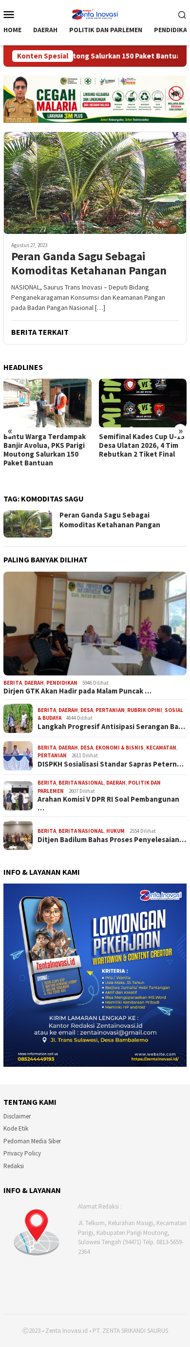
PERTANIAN (110, 710)
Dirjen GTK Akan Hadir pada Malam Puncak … (77, 691)
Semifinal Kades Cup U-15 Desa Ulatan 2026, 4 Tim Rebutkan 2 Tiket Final (46, 445)
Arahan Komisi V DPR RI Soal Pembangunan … (108, 803)
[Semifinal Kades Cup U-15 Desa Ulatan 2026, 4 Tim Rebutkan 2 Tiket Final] (47, 403)
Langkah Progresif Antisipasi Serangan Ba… (111, 726)
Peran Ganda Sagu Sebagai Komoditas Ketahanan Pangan (89, 264)
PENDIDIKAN (61, 682)
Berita (12, 682)
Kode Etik (15, 1128)
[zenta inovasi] (95, 13)
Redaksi (13, 1166)
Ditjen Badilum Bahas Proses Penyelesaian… (112, 839)
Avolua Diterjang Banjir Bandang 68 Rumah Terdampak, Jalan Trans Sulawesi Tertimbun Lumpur (139, 454)
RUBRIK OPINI (144, 710)
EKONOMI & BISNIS (119, 747)
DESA (86, 710)
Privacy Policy (22, 1153)
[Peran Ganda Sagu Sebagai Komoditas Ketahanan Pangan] (95, 183)
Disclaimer (17, 1116)
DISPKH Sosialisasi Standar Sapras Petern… (111, 764)
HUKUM (115, 830)
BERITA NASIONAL (81, 782)
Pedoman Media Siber (32, 1141)
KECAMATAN (161, 747)
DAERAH (34, 682)
